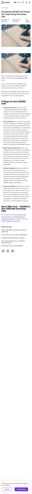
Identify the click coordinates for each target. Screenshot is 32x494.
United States (21, 489)
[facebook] (3, 251)
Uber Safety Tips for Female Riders (12, 246)
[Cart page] (23, 2)
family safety (22, 215)
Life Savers (28, 20)
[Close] (29, 484)
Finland (7, 489)
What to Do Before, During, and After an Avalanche (14, 231)
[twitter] (8, 251)
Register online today (13, 221)
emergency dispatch (7, 219)
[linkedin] (12, 251)
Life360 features (22, 78)
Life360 (3, 221)
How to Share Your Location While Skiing (14, 235)
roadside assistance (18, 217)
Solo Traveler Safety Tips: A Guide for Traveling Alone (13, 242)
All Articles (5, 8)
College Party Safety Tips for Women (13, 238)
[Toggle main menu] (30, 2)
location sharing (6, 217)
